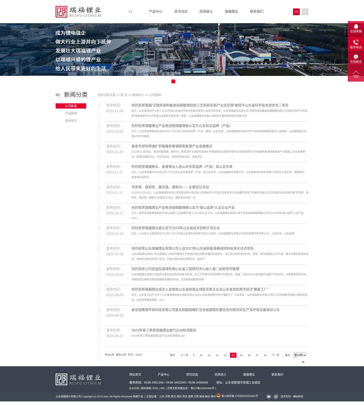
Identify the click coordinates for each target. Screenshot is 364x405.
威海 (201, 396)
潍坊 (179, 396)
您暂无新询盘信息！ (178, 388)
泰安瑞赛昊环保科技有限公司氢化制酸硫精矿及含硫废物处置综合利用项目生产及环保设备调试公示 (205, 310)
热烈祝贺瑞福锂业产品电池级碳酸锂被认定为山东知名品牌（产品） (182, 126)
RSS (155, 388)
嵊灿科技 (298, 396)
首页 (172, 355)
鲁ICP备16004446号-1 (204, 388)
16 (249, 355)
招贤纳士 (206, 11)
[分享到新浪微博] (275, 397)
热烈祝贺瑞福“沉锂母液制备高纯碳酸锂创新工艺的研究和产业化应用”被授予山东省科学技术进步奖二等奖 (210, 105)
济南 (167, 396)
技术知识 (71, 120)
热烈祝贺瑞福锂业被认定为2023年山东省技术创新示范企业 (175, 228)
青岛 (173, 396)
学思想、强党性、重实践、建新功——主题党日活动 (170, 187)
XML (162, 388)
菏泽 (184, 396)
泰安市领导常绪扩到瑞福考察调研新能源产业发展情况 (171, 146)
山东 (162, 396)
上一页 (184, 355)
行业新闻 (71, 113)
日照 (196, 396)
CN (296, 11)
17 (257, 355)
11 (209, 355)
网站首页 (135, 374)
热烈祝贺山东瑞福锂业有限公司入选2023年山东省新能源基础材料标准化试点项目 (192, 248)
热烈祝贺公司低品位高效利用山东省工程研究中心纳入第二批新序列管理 (185, 269)
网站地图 (146, 388)
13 (225, 355)
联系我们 (257, 11)
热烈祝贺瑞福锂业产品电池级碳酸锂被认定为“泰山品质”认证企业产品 (183, 207)
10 (201, 355)
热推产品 (138, 396)
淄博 (190, 396)
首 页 (123, 95)
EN (305, 11)
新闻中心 (138, 95)
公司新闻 (71, 106)
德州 (213, 396)
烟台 (207, 396)
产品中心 (155, 11)
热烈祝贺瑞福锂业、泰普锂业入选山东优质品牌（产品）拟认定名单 (182, 166)
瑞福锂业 (231, 11)
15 (241, 355)
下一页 (275, 355)
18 (265, 355)
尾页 (287, 355)
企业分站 (134, 388)
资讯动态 (181, 11)
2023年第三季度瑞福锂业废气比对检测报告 (163, 330)
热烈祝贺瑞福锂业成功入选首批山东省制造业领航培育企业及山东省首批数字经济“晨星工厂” (199, 289)
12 (217, 355)
